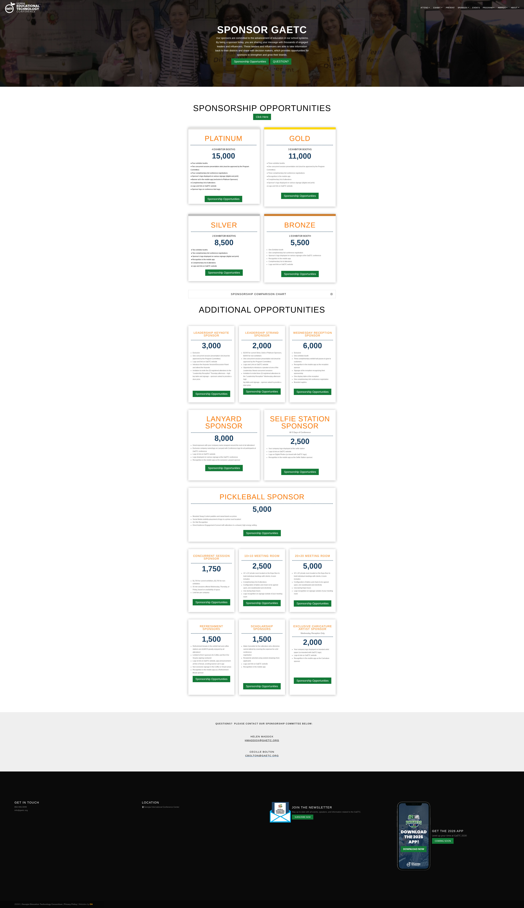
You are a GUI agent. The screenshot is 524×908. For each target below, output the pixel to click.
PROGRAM (488, 8)
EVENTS (476, 8)
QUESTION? (281, 61)
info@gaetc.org (21, 810)
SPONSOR (462, 8)
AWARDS (502, 8)
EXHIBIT (437, 8)
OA (91, 904)
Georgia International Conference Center (161, 807)
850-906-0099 (20, 807)
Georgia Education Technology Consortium (42, 904)
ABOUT (514, 8)
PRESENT (450, 8)
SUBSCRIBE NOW (303, 817)
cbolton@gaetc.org (262, 755)
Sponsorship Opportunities (250, 61)
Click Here (262, 116)
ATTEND (424, 8)
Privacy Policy (70, 904)
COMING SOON (443, 840)
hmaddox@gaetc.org (262, 740)
